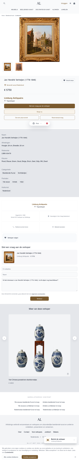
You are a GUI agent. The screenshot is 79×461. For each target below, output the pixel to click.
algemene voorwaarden (38, 294)
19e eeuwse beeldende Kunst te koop (26, 402)
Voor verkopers (37, 432)
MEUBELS (14, 9)
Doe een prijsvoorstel (21, 118)
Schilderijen (22, 173)
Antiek (14, 182)
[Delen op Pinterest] (47, 123)
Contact (26, 432)
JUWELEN (64, 9)
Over (19, 432)
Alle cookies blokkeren (11, 457)
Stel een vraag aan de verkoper (39, 106)
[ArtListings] (39, 419)
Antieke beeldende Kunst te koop (54, 402)
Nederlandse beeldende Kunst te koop (27, 409)
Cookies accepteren (29, 457)
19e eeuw (6, 182)
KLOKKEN (56, 9)
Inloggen (64, 3)
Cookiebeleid (9, 452)
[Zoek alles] (4, 3)
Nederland (6, 190)
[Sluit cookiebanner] (75, 457)
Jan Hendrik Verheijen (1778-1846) (29, 253)
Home (3, 15)
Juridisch (48, 432)
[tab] (7, 67)
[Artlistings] (39, 3)
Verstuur (39, 299)
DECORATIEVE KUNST (43, 9)
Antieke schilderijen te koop (52, 406)
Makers (55, 432)
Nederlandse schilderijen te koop (54, 409)
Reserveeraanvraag (57, 118)
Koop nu (39, 112)
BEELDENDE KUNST (26, 9)
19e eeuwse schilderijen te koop (28, 406)
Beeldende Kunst (10, 15)
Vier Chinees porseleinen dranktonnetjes (23, 379)
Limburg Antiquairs (13, 98)
